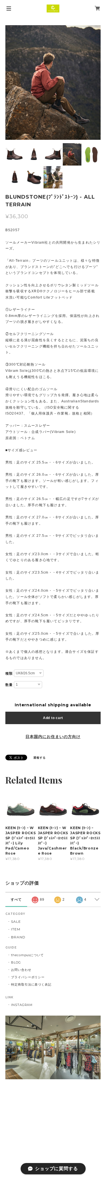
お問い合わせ (21, 970)
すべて (16, 900)
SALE (16, 921)
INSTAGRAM (22, 1005)
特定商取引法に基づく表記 (31, 984)
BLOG (16, 962)
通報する (39, 758)
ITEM (15, 929)
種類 (9, 673)
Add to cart (53, 718)
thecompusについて (27, 955)
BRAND (18, 937)
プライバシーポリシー (28, 977)
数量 (9, 685)
